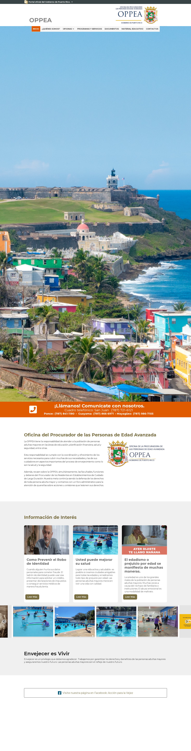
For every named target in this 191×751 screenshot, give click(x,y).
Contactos (152, 29)
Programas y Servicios (89, 29)
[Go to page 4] (98, 635)
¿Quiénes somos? (51, 29)
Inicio (36, 29)
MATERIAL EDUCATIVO (132, 29)
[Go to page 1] (92, 635)
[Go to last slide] (4, 621)
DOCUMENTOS (112, 29)
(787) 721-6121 (122, 410)
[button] (68, 29)
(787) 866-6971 (103, 413)
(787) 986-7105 (143, 413)
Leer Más (32, 597)
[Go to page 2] (94, 635)
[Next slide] (187, 621)
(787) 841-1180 (64, 413)
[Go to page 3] (96, 635)
